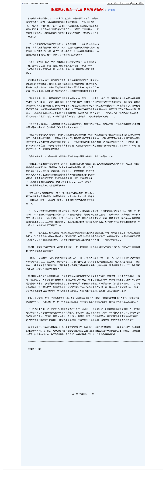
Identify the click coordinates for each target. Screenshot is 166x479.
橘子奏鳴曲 (111, 10)
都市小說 (35, 3)
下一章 (91, 394)
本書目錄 (83, 394)
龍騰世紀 (27, 3)
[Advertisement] (118, 56)
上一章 (75, 394)
